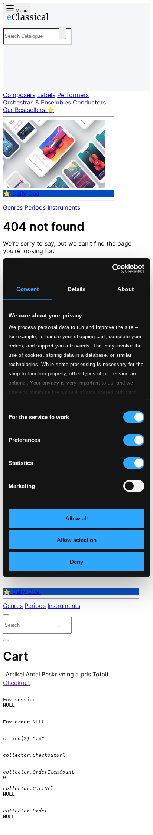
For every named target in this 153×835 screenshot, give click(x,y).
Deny (76, 561)
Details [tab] (77, 289)
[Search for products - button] (62, 32)
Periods (35, 207)
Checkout (16, 682)
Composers (19, 95)
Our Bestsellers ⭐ (28, 109)
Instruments (64, 207)
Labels (46, 95)
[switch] (133, 440)
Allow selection (77, 540)
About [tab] (125, 289)
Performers (73, 95)
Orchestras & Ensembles (37, 102)
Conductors (89, 102)
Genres (13, 207)
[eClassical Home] (75, 18)
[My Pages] (13, 79)
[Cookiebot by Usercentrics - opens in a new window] (111, 268)
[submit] (59, 626)
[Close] (6, 615)
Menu (20, 10)
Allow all (76, 518)
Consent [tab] (27, 289)
